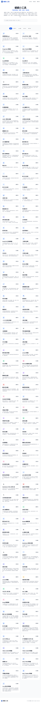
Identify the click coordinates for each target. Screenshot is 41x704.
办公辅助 (19, 28)
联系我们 (34, 1)
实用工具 (24, 28)
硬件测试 (29, 28)
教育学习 (14, 28)
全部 (10, 28)
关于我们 (30, 1)
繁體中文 (38, 1)
